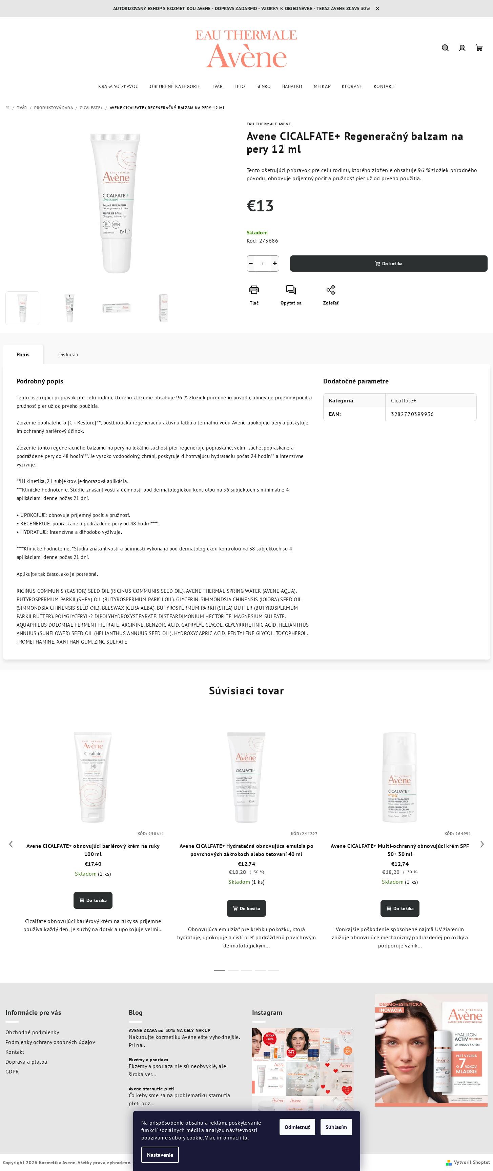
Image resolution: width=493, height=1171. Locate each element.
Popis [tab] (23, 354)
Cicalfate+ (403, 400)
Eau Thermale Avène (269, 123)
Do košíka (392, 263)
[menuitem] (118, 86)
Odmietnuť (297, 1127)
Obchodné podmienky (32, 1032)
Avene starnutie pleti (151, 1088)
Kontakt (14, 1051)
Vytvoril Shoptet (472, 1162)
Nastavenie (160, 1154)
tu (245, 1137)
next (482, 844)
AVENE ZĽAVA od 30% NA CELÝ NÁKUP (170, 1030)
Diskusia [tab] (68, 354)
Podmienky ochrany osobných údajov (50, 1042)
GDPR (12, 1071)
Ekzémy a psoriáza (148, 1059)
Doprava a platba (26, 1061)
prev (10, 844)
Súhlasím (336, 1127)
